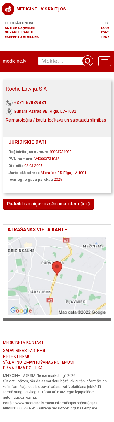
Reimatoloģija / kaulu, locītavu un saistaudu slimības (56, 120)
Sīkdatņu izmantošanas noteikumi (38, 362)
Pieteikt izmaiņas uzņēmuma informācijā (48, 204)
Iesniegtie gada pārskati (30, 179)
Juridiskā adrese (24, 172)
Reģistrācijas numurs (28, 152)
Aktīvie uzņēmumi (20, 27)
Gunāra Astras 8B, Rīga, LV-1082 (45, 111)
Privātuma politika (23, 367)
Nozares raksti (19, 32)
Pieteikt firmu (17, 356)
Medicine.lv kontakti (23, 342)
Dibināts (15, 165)
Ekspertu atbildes (22, 36)
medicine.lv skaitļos (41, 9)
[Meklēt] (87, 60)
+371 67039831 (30, 102)
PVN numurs (20, 159)
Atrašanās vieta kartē (37, 229)
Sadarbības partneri (24, 350)
